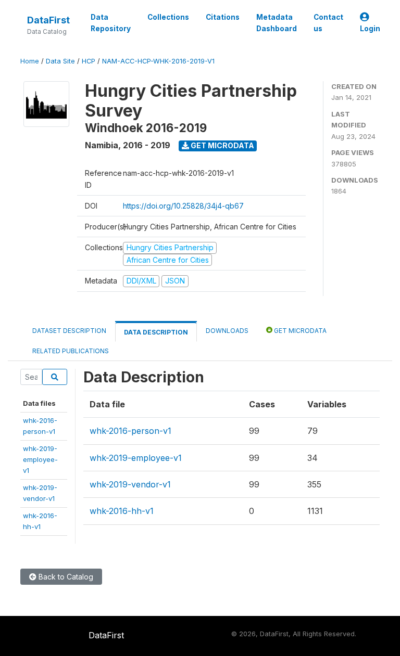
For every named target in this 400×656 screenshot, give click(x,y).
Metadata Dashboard (276, 23)
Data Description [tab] (156, 332)
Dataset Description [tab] (69, 331)
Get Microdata (221, 145)
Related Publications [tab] (70, 351)
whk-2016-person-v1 (130, 431)
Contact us (328, 23)
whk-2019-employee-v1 (40, 459)
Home (29, 61)
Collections (168, 17)
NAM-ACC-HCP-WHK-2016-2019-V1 (158, 61)
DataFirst (48, 20)
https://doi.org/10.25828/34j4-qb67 (183, 205)
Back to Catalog (64, 576)
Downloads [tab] (227, 331)
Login (370, 28)
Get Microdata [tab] (299, 331)
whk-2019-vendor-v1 (130, 484)
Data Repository (111, 23)
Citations (223, 17)
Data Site (60, 61)
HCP (88, 61)
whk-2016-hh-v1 (122, 511)
